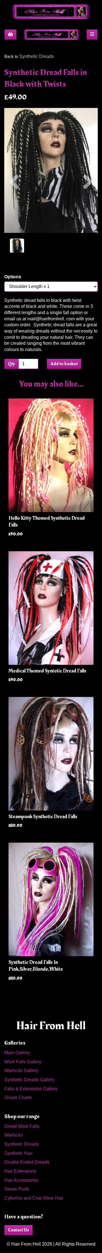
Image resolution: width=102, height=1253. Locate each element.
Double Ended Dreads (26, 1162)
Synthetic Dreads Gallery (29, 1079)
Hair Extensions (20, 1171)
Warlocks (13, 1135)
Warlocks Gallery (21, 1070)
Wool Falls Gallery (22, 1061)
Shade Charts (18, 1097)
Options (12, 276)
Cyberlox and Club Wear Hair (33, 1198)
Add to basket (64, 363)
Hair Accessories (21, 1180)
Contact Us (18, 1230)
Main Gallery (17, 1052)
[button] (14, 201)
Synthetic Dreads (36, 56)
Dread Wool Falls (21, 1126)
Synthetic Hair (18, 1153)
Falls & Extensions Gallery (31, 1088)
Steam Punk (16, 1189)
